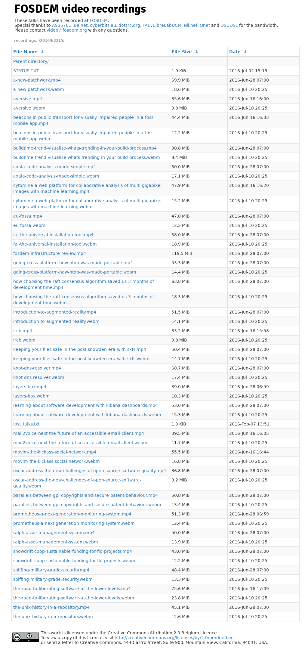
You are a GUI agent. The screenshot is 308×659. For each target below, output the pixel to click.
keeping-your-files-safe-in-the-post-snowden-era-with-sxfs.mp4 (79, 349)
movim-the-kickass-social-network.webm (56, 461)
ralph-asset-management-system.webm (55, 542)
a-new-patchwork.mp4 (37, 80)
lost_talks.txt (26, 424)
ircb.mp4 (22, 330)
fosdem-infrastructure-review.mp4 (49, 253)
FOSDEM (99, 20)
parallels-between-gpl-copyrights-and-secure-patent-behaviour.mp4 (85, 495)
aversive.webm (29, 108)
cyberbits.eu (103, 25)
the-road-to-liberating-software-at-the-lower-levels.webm (73, 598)
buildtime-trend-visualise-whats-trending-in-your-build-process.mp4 (85, 148)
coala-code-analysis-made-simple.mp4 (54, 166)
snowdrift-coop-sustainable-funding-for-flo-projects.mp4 (72, 551)
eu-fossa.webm (29, 225)
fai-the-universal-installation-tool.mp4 (53, 234)
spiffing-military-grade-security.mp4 (51, 570)
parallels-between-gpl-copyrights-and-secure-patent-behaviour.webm (87, 504)
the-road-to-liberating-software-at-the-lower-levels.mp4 (72, 588)
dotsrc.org (129, 25)
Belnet (81, 25)
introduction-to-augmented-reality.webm (56, 321)
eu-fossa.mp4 (27, 216)
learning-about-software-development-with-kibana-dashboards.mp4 (85, 405)
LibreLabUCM (167, 25)
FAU (147, 25)
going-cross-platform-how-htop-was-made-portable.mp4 (73, 262)
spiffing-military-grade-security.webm (53, 579)
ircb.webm (24, 340)
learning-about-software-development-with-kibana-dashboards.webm (87, 414)
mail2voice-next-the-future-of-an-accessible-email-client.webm (80, 442)
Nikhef (190, 25)
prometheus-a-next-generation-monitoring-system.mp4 (72, 514)
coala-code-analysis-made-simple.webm (56, 176)
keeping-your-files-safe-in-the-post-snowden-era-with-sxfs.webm (81, 358)
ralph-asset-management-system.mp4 (54, 532)
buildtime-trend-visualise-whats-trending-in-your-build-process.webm (86, 157)
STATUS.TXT (26, 70)
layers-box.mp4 (29, 386)
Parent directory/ (31, 61)
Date (235, 51)
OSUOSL (229, 25)
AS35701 (61, 25)
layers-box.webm (31, 396)
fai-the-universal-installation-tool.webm (55, 244)
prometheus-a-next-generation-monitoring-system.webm (74, 523)
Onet (205, 25)
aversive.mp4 (27, 98)
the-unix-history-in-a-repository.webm (53, 616)
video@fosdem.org (67, 30)
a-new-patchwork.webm (38, 89)
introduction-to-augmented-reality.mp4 (54, 312)
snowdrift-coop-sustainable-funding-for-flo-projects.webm (74, 560)
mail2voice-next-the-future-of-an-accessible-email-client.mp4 (78, 433)
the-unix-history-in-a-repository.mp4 (51, 607)
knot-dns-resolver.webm (38, 377)
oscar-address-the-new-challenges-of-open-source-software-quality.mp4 (89, 470)
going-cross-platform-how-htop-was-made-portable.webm (74, 272)
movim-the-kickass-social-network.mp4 (55, 452)
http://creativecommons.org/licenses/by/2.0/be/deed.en (174, 637)
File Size (181, 51)
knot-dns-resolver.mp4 (37, 368)
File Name (25, 51)
